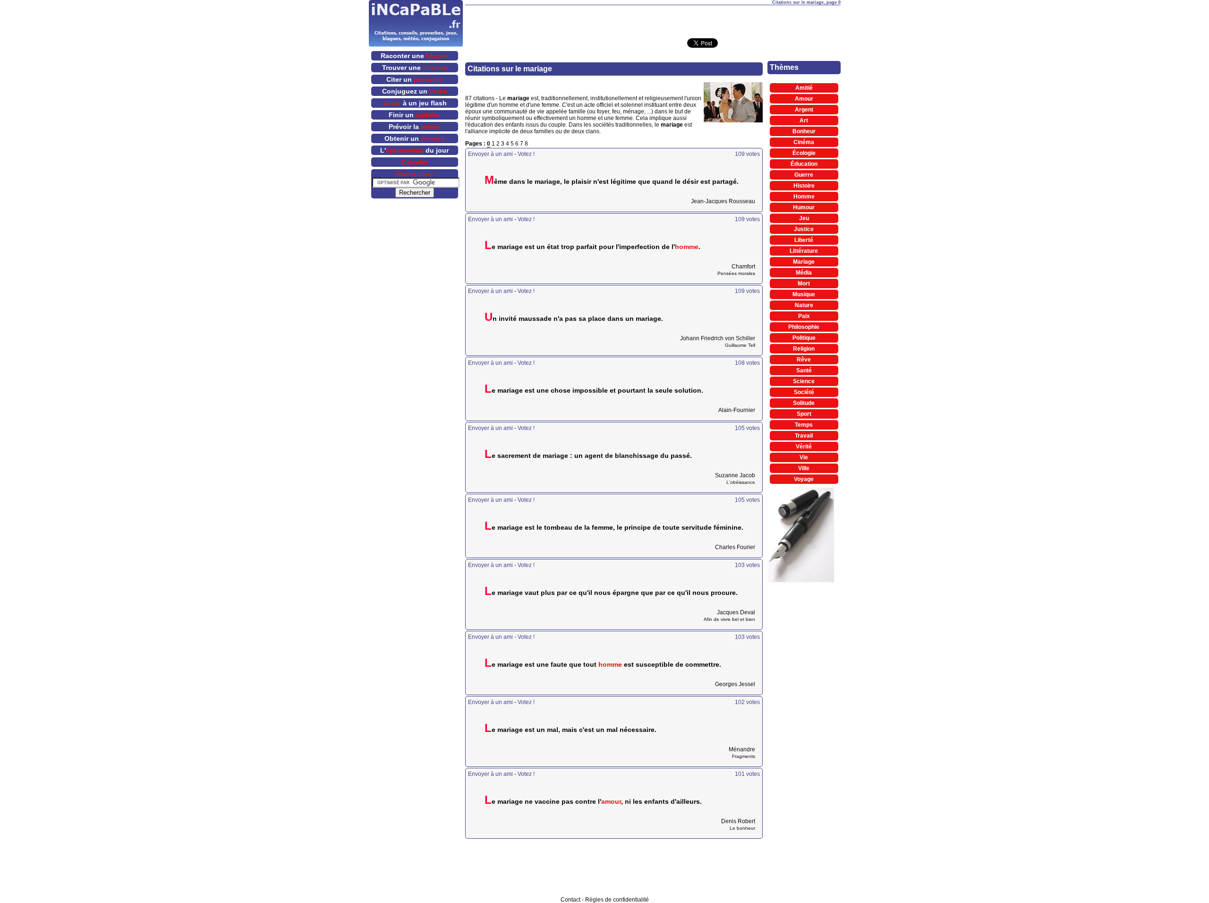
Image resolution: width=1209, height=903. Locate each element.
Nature (804, 305)
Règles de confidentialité (617, 899)
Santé (804, 370)
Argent (804, 109)
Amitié (804, 88)
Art (804, 120)
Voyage (804, 479)
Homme (804, 196)
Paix (804, 316)
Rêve (804, 359)
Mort (804, 283)
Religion (804, 348)
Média (804, 272)
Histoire (804, 185)
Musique (803, 294)
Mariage (804, 261)
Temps (804, 424)
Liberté (803, 240)
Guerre (803, 175)
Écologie (804, 153)
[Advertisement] (652, 19)
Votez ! (526, 154)
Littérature (804, 251)
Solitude (804, 403)
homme (686, 246)
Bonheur (804, 131)
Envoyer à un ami (490, 154)
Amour (804, 98)
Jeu (804, 218)
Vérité (804, 446)
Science (804, 381)
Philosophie (803, 327)
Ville (803, 468)
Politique (804, 338)
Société (804, 392)
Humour (804, 207)
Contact (570, 899)
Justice (804, 229)
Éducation (804, 164)
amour (611, 801)
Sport (804, 414)
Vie (804, 457)
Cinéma (803, 142)
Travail (804, 435)
